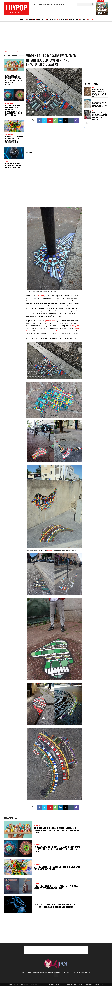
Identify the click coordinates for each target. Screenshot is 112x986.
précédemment (51, 321)
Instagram (75, 326)
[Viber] (76, 120)
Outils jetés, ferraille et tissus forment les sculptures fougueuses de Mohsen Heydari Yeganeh (56, 886)
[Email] (65, 120)
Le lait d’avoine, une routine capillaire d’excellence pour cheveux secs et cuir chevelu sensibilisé (99, 104)
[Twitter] (44, 120)
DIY (93, 87)
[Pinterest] (50, 120)
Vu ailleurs (100, 0)
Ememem (40, 296)
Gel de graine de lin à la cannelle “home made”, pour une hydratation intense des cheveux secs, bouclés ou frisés (100, 93)
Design (57, 984)
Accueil (6, 51)
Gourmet (96, 984)
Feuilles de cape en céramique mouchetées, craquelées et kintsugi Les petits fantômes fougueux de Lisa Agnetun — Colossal (102, 8)
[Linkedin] (60, 120)
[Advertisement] (62, 11)
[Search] (92, 4)
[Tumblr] (71, 120)
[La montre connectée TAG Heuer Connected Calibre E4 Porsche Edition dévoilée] (14, 153)
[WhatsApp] (55, 120)
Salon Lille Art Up (53, 331)
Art (64, 984)
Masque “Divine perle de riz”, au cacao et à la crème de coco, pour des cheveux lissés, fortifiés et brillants (99, 116)
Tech (6, 161)
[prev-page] (85, 123)
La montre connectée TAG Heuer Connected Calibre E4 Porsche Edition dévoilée (14, 165)
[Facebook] (39, 120)
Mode (68, 984)
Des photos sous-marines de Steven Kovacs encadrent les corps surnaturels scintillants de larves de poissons (56, 905)
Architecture (74, 984)
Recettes (51, 984)
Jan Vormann (50, 550)
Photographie (89, 984)
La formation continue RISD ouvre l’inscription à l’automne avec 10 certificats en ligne (14, 139)
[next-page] (87, 123)
